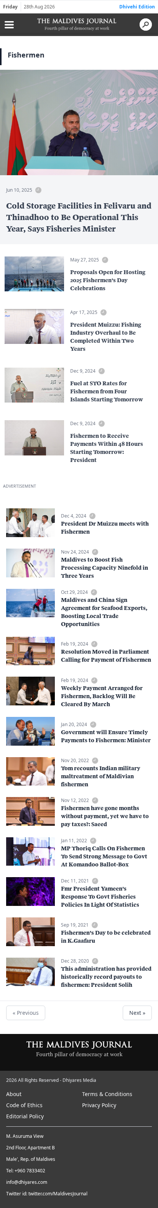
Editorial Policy (25, 1116)
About (13, 1094)
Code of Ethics (24, 1105)
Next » (137, 1012)
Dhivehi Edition (137, 6)
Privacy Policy (99, 1105)
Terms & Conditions (107, 1094)
